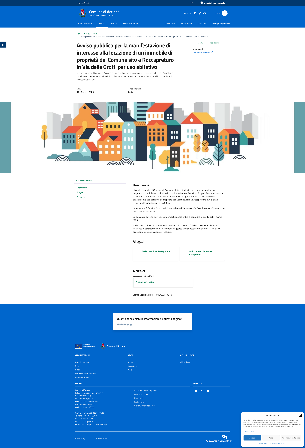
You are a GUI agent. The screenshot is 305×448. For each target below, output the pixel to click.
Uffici (77, 365)
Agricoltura (170, 23)
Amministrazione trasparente (145, 390)
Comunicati (132, 365)
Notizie (130, 362)
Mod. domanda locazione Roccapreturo (200, 253)
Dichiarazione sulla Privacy (277, 444)
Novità (102, 23)
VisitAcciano (185, 362)
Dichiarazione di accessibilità (145, 405)
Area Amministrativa (145, 281)
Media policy (80, 438)
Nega (271, 437)
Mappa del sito (102, 438)
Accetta (252, 437)
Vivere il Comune (130, 23)
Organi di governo (82, 362)
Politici (77, 369)
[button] (3, 45)
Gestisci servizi (249, 431)
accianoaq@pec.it (86, 398)
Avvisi (130, 369)
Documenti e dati (82, 377)
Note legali (138, 398)
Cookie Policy (263, 444)
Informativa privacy (142, 394)
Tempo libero (186, 23)
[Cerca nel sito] (225, 13)
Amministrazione (86, 23)
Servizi (114, 23)
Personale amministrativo (85, 373)
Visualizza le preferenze (291, 437)
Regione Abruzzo (83, 3)
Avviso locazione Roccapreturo (156, 251)
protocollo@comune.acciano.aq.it (94, 424)
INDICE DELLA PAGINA (84, 180)
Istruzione (202, 23)
